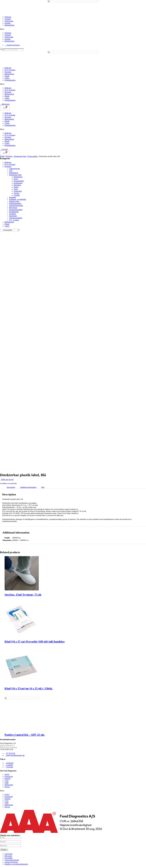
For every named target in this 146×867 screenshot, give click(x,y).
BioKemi (8, 68)
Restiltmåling (14, 212)
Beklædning (13, 173)
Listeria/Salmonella (16, 206)
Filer (42, 487)
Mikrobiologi (9, 74)
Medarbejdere (9, 25)
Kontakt (7, 23)
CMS (6, 783)
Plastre (16, 187)
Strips (16, 189)
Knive (16, 179)
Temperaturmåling (15, 218)
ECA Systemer (10, 70)
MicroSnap (13, 208)
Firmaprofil (9, 777)
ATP (10, 171)
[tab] (11, 487)
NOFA (7, 774)
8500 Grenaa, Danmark (8, 747)
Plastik (7, 76)
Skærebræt (13, 216)
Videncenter (9, 21)
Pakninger (17, 185)
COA (7, 781)
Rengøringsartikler (15, 210)
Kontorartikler (32, 156)
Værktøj (17, 195)
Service (7, 787)
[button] (73, 29)
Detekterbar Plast (20, 156)
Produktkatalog (10, 80)
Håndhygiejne (14, 201)
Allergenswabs (14, 169)
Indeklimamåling (15, 203)
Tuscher (16, 193)
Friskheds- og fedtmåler (17, 199)
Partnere (7, 779)
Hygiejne (8, 72)
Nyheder (8, 19)
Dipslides (12, 197)
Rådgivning (9, 785)
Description (11, 487)
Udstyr (7, 78)
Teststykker (18, 191)
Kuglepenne (18, 183)
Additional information (28, 487)
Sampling (12, 214)
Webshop (8, 17)
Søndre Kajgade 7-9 (7, 745)
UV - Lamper (14, 220)
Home (2, 156)
